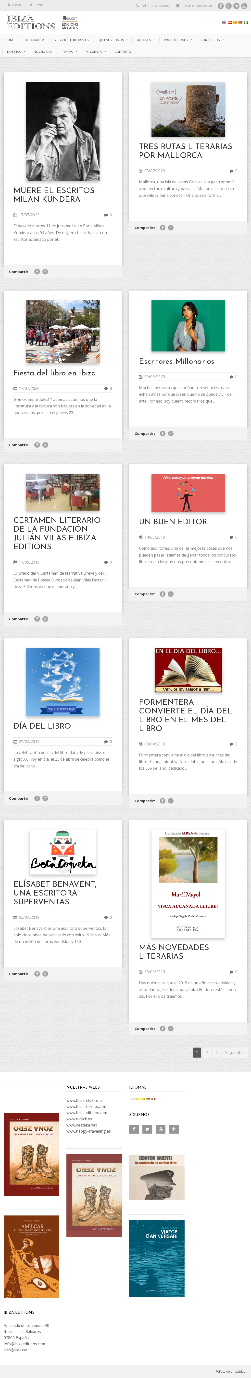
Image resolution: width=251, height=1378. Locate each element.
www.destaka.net (81, 1125)
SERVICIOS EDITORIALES (71, 40)
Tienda (67, 51)
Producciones (176, 40)
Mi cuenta (94, 51)
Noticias (14, 51)
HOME (9, 40)
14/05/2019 (154, 537)
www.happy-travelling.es (88, 1131)
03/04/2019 (29, 917)
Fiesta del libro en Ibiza (54, 373)
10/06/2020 (154, 376)
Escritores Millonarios (176, 362)
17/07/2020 (29, 388)
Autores (144, 40)
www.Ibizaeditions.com (86, 1112)
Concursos (210, 40)
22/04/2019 (29, 741)
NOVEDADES (43, 51)
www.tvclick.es (79, 1119)
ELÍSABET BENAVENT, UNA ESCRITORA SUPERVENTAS (55, 893)
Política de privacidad (230, 1371)
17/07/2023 (29, 215)
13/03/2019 (154, 971)
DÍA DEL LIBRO (42, 727)
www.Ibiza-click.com (84, 1100)
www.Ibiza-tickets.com (86, 1106)
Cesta (39, 5)
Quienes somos (111, 40)
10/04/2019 (154, 744)
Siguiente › (235, 1052)
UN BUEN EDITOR (173, 522)
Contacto (123, 51)
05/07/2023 (154, 171)
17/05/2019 (29, 562)
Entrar (16, 5)
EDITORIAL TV (34, 40)
